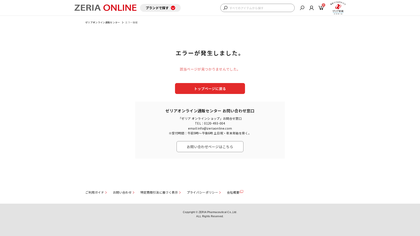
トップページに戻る (210, 88)
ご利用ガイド (94, 192)
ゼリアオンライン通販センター (102, 22)
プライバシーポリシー (202, 192)
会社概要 (233, 192)
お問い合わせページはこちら (210, 146)
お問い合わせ (122, 192)
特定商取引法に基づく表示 (159, 192)
